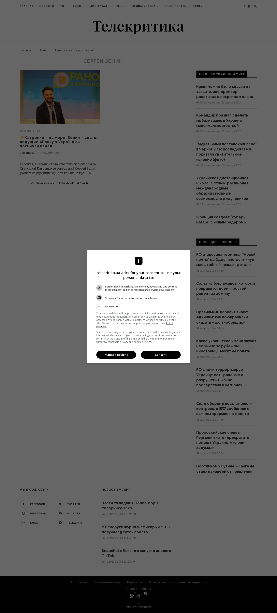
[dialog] (138, 306)
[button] (138, 306)
